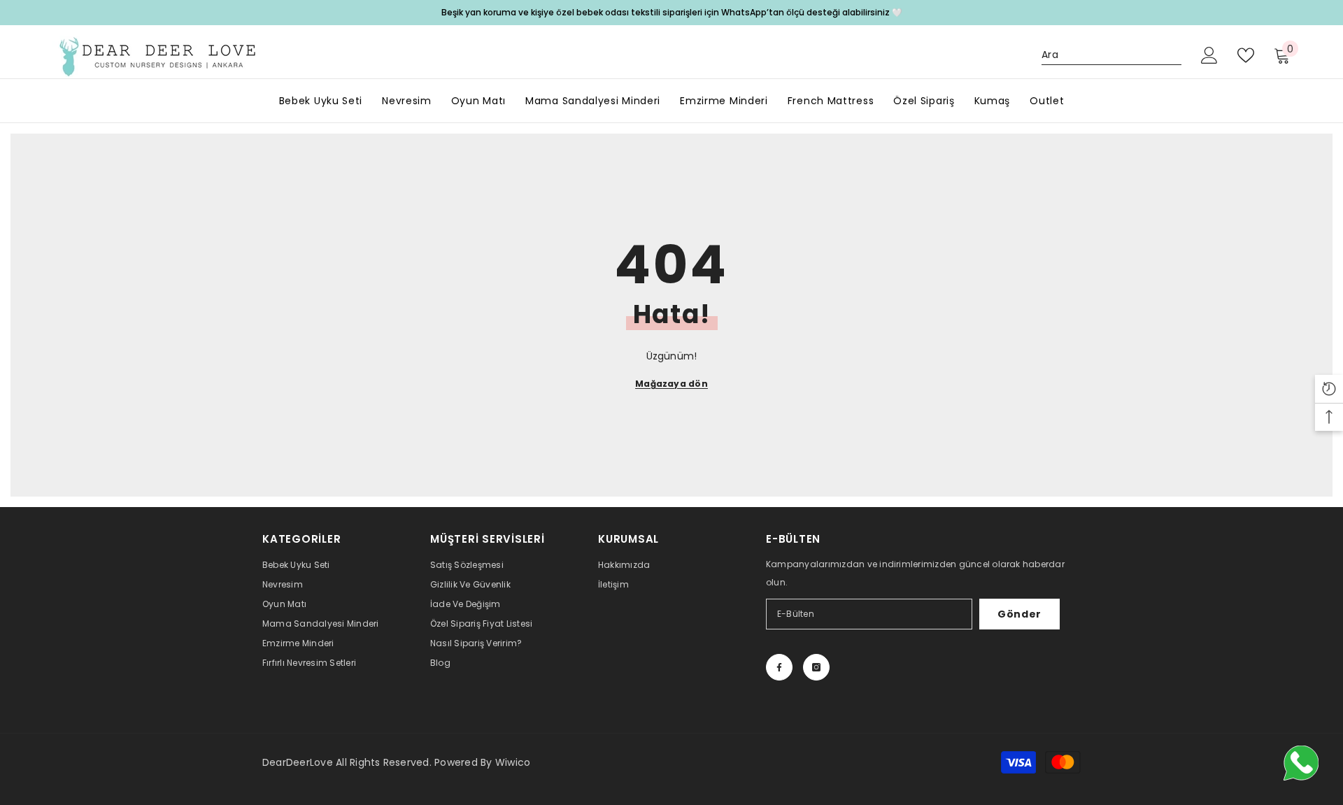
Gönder (1019, 614)
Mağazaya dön (671, 384)
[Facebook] (779, 667)
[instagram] (816, 667)
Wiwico (512, 762)
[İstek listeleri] (1245, 55)
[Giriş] (1209, 55)
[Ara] (1111, 55)
